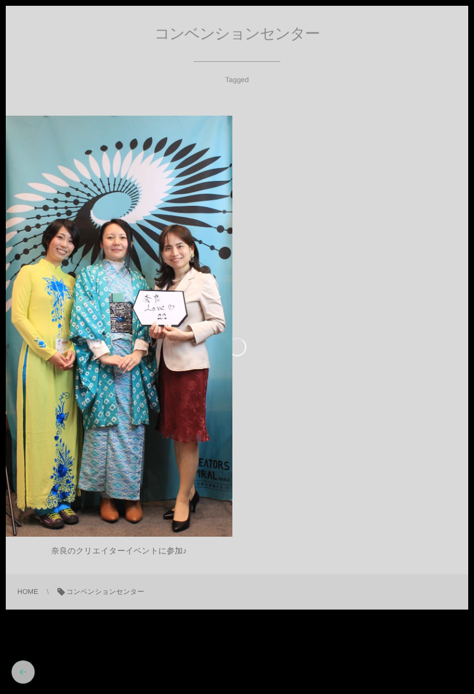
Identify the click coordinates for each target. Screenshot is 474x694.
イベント (119, 331)
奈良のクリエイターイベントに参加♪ (119, 550)
